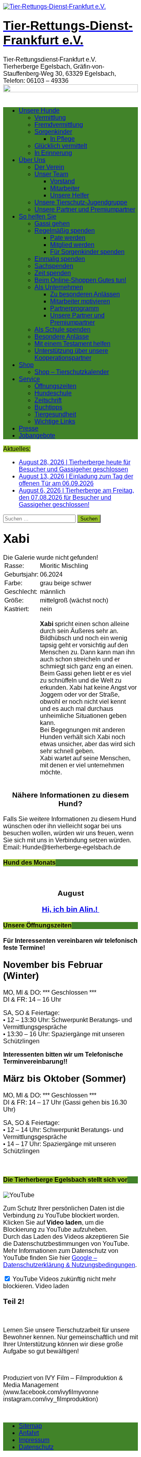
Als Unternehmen (58, 287)
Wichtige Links (54, 421)
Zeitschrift (47, 400)
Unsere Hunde (39, 110)
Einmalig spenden (59, 259)
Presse (28, 428)
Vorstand (62, 181)
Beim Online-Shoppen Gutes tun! (80, 280)
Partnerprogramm (74, 308)
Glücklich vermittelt (60, 145)
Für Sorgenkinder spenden (87, 251)
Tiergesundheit (55, 414)
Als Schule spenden (62, 329)
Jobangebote (37, 435)
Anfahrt (29, 1433)
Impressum (34, 1440)
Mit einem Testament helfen (72, 343)
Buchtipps (48, 407)
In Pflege (62, 138)
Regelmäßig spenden (64, 230)
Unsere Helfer (69, 195)
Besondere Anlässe (61, 336)
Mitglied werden (72, 244)
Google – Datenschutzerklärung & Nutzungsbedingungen (69, 1261)
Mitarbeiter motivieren (80, 301)
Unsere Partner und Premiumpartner (84, 209)
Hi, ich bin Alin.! (70, 909)
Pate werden (67, 237)
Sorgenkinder (53, 131)
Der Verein (49, 167)
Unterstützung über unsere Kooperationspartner (71, 354)
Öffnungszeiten (55, 386)
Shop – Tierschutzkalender (71, 372)
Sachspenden (53, 266)
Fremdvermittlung (58, 124)
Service (29, 379)
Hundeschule (53, 393)
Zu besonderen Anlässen (85, 294)
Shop (26, 365)
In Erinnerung (53, 153)
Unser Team (51, 174)
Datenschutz (36, 1447)
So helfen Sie (37, 216)
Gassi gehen (52, 223)
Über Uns (32, 160)
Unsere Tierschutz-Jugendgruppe (80, 202)
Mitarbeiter (65, 188)
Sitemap (30, 1425)
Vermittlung (50, 117)
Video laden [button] (52, 1286)
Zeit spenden (52, 273)
